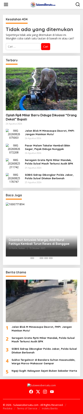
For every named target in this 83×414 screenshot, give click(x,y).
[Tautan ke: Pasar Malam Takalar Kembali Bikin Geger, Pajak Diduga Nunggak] (14, 148)
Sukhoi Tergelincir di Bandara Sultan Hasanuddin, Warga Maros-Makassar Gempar (43, 361)
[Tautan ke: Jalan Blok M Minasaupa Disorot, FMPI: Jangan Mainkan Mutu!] (14, 134)
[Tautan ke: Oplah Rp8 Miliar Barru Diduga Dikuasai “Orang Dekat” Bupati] (41, 89)
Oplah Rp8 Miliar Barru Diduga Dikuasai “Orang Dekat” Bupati (41, 117)
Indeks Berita (50, 408)
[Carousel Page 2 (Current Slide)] (37, 258)
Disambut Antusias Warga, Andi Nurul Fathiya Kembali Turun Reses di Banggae (39, 242)
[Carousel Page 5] (51, 258)
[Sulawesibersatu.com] (42, 4)
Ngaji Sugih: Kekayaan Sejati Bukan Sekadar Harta (44, 370)
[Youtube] (51, 391)
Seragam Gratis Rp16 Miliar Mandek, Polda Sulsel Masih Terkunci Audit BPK (49, 161)
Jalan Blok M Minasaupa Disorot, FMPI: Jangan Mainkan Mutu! (50, 132)
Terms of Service (27, 408)
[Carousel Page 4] (46, 258)
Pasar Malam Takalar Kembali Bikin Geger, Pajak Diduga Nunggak (47, 147)
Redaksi (7, 408)
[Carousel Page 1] (32, 258)
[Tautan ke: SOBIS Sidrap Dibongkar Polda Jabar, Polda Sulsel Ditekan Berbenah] (14, 178)
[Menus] (6, 4)
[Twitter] (38, 391)
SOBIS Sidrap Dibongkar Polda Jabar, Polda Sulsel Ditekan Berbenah (49, 176)
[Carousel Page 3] (41, 258)
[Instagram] (44, 391)
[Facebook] (31, 391)
